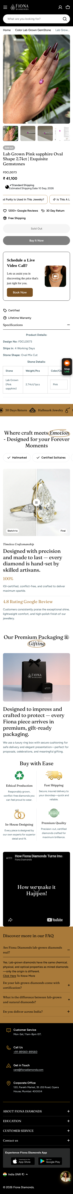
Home (7, 30)
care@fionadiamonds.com (28, 1069)
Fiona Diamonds (23, 1187)
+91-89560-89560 (25, 1052)
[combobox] (36, 18)
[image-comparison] (36, 502)
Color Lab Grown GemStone (33, 30)
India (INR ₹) (16, 1174)
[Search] (65, 19)
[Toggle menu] (5, 7)
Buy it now (36, 240)
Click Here (9, 976)
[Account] (60, 7)
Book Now (20, 292)
